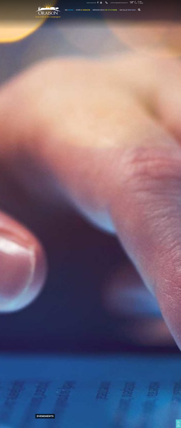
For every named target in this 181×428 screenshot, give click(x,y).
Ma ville (128, 10)
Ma (69, 10)
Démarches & (105, 10)
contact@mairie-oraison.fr (119, 3)
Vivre (83, 10)
